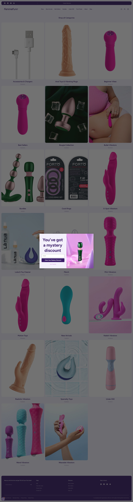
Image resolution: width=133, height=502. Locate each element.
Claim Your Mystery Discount (53, 260)
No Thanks (53, 264)
